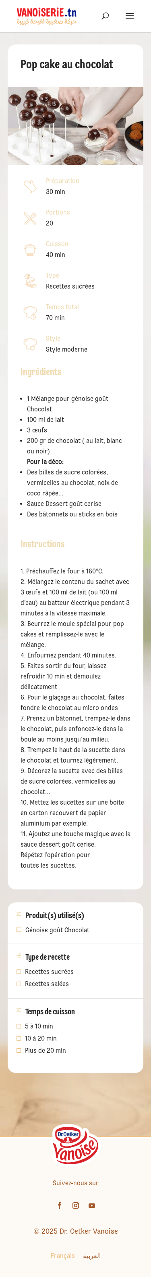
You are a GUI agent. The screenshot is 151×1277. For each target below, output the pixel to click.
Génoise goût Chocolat (57, 930)
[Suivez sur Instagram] (75, 1205)
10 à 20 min (41, 1039)
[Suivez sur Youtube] (91, 1205)
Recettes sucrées (49, 972)
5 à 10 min (39, 1027)
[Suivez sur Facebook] (59, 1205)
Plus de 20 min (45, 1051)
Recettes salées (47, 984)
